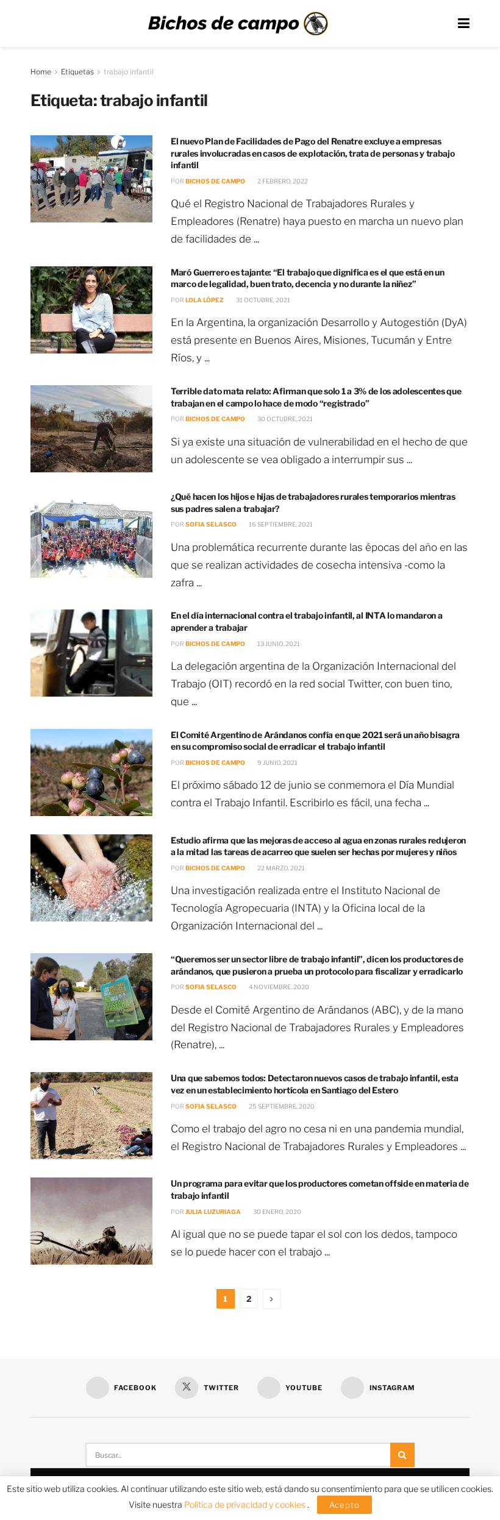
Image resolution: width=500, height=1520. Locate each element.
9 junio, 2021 (277, 762)
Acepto (344, 1505)
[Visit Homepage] (237, 24)
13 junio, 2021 (278, 643)
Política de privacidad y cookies (245, 1504)
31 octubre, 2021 (262, 300)
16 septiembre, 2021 (280, 524)
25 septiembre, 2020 (281, 1106)
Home (40, 71)
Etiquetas (77, 71)
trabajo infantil (129, 71)
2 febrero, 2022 (282, 181)
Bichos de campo (215, 181)
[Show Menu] (464, 23)
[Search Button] (402, 1455)
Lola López (204, 300)
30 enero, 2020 (276, 1211)
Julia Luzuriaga (213, 1211)
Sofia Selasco (211, 524)
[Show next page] (272, 1299)
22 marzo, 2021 (280, 868)
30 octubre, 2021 (284, 418)
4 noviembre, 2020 (278, 986)
